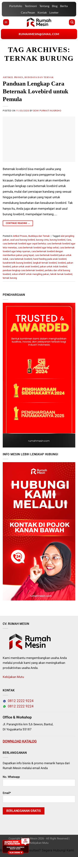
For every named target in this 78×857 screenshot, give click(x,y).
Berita (64, 6)
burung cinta (42, 239)
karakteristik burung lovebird (17, 262)
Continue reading (18, 223)
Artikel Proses (13, 77)
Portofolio (15, 6)
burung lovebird (57, 239)
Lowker (54, 12)
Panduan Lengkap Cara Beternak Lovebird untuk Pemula (35, 91)
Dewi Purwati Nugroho (47, 110)
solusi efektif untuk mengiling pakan (30, 274)
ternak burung (10, 278)
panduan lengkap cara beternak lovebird (23, 270)
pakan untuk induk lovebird (53, 266)
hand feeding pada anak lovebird (49, 259)
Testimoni (31, 6)
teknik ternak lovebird (61, 274)
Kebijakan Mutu (13, 677)
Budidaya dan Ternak (39, 77)
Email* (7, 793)
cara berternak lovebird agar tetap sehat (38, 247)
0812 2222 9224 (20, 701)
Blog (55, 6)
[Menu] (6, 22)
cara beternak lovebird (20, 259)
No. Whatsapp (11, 776)
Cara (68, 239)
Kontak (42, 12)
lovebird (62, 262)
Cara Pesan (28, 12)
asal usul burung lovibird (22, 239)
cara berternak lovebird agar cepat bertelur (24, 243)
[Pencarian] (72, 22)
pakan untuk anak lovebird (25, 266)
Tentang (44, 6)
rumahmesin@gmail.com (39, 34)
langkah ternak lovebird (45, 262)
